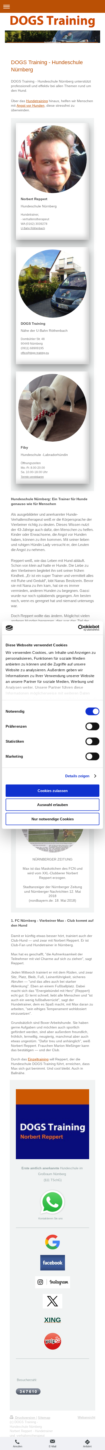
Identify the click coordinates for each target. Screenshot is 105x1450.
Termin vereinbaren (32, 476)
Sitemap (44, 1418)
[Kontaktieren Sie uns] (52, 1202)
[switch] (92, 726)
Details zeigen (77, 776)
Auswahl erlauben (52, 805)
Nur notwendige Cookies (53, 819)
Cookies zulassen (53, 790)
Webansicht (86, 1417)
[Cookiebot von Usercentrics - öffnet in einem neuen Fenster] (78, 628)
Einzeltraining (38, 1059)
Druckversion (25, 1418)
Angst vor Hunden (30, 105)
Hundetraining (37, 101)
